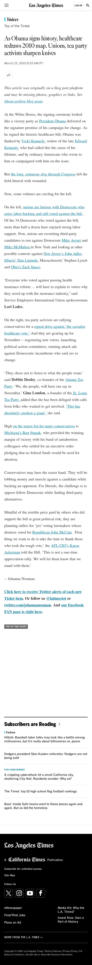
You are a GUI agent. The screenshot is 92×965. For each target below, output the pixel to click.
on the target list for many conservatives (44, 425)
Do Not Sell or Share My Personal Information (49, 955)
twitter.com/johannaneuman (27, 605)
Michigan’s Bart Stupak (22, 432)
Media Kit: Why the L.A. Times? (71, 910)
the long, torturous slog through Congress (43, 173)
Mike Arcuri (71, 240)
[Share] (8, 75)
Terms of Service (53, 951)
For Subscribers (14, 770)
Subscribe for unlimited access (23, 869)
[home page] (46, 5)
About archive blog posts (23, 101)
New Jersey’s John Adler (62, 253)
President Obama (52, 120)
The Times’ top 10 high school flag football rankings (40, 791)
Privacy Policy (70, 951)
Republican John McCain (52, 532)
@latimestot (56, 598)
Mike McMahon (17, 246)
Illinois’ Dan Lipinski (21, 260)
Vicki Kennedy (33, 140)
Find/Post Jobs (14, 915)
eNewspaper (13, 908)
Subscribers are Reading (30, 724)
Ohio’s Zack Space (25, 266)
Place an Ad (12, 922)
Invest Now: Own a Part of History (71, 919)
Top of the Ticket (17, 26)
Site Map (9, 875)
